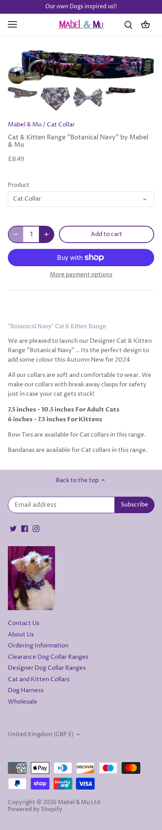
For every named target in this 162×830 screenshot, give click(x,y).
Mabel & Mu (25, 125)
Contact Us (23, 623)
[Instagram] (36, 529)
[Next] (144, 67)
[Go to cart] (145, 24)
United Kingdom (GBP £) (41, 734)
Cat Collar (61, 125)
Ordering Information (38, 646)
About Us (21, 635)
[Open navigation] (12, 24)
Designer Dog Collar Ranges (47, 668)
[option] (81, 67)
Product (18, 185)
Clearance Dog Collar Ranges (48, 657)
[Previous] (18, 67)
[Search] (128, 24)
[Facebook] (24, 529)
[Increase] (46, 234)
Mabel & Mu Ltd (79, 802)
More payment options (81, 275)
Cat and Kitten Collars (39, 679)
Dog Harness (26, 690)
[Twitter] (13, 529)
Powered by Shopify (35, 809)
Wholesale (22, 702)
